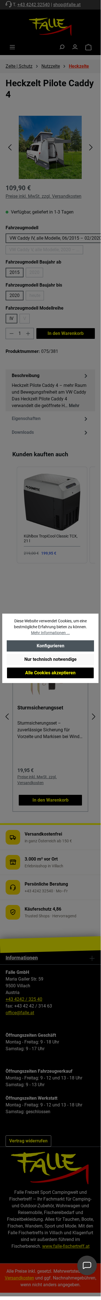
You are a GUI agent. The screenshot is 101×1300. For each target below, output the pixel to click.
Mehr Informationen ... (50, 632)
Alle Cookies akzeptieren (50, 672)
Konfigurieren (50, 645)
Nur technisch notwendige (50, 659)
